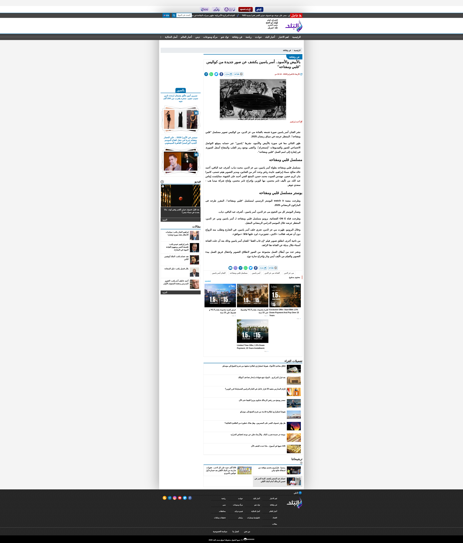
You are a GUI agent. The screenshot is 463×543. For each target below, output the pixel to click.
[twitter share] (216, 74)
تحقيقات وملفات (220, 518)
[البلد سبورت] (245, 9)
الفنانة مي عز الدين (272, 273)
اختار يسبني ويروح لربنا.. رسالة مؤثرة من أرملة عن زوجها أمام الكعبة (199, 15)
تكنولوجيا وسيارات (253, 518)
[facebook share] (221, 74)
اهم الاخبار (283, 37)
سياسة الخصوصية (220, 531)
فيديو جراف (239, 511)
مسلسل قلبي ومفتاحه (239, 273)
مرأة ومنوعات (210, 37)
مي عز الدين (289, 273)
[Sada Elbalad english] (204, 9)
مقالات (274, 524)
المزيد (164, 220)
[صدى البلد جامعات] (229, 9)
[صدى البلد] (293, 25)
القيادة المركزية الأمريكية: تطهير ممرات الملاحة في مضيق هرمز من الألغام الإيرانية (266, 15)
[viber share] (235, 268)
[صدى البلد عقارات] (216, 9)
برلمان (240, 518)
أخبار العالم (186, 37)
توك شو (225, 37)
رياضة (249, 37)
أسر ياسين (256, 273)
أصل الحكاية (171, 37)
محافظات (222, 511)
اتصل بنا (235, 531)
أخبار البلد (270, 37)
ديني (197, 37)
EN (167, 15)
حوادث (258, 37)
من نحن (247, 531)
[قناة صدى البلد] (259, 9)
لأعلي (296, 493)
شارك (227, 74)
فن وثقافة (237, 37)
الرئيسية (296, 37)
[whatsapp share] (211, 74)
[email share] (206, 74)
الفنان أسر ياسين (218, 273)
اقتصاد (275, 518)
